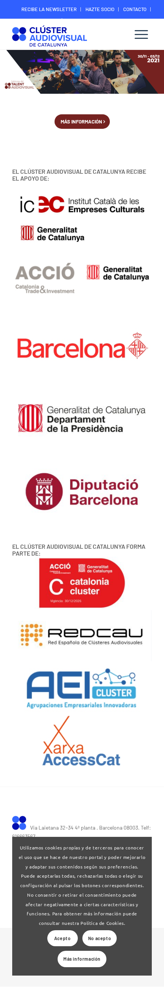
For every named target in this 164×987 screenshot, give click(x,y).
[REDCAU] (82, 636)
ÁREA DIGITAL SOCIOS (84, 21)
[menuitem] (49, 9)
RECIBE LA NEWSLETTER (49, 9)
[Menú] (141, 34)
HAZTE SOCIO (99, 9)
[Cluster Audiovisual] (21, 822)
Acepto (62, 938)
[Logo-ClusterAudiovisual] (68, 35)
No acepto (99, 938)
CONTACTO (134, 9)
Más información (82, 958)
